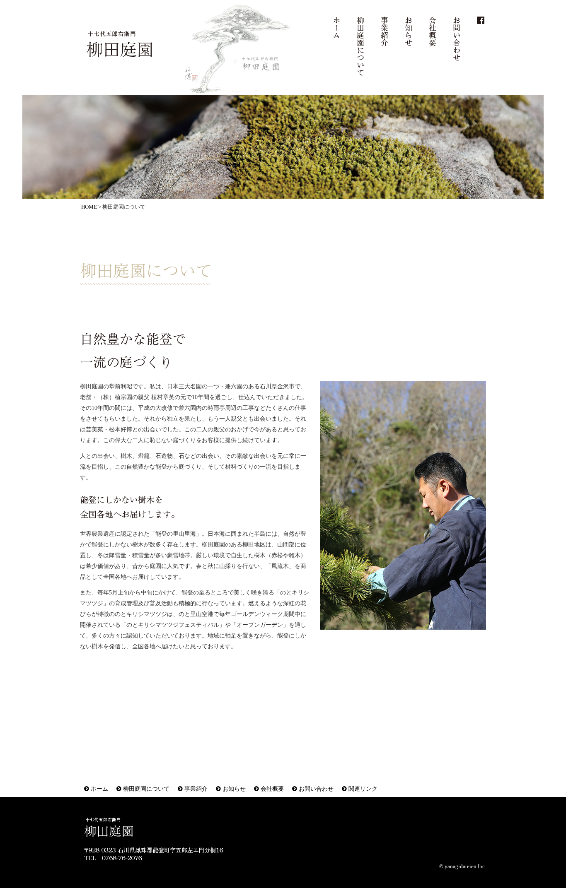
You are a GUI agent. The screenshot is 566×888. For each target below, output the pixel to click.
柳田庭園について (360, 46)
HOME (89, 207)
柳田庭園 (120, 45)
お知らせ (408, 31)
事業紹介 (384, 31)
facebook (480, 20)
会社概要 (432, 31)
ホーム (336, 28)
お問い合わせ (456, 39)
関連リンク (362, 789)
